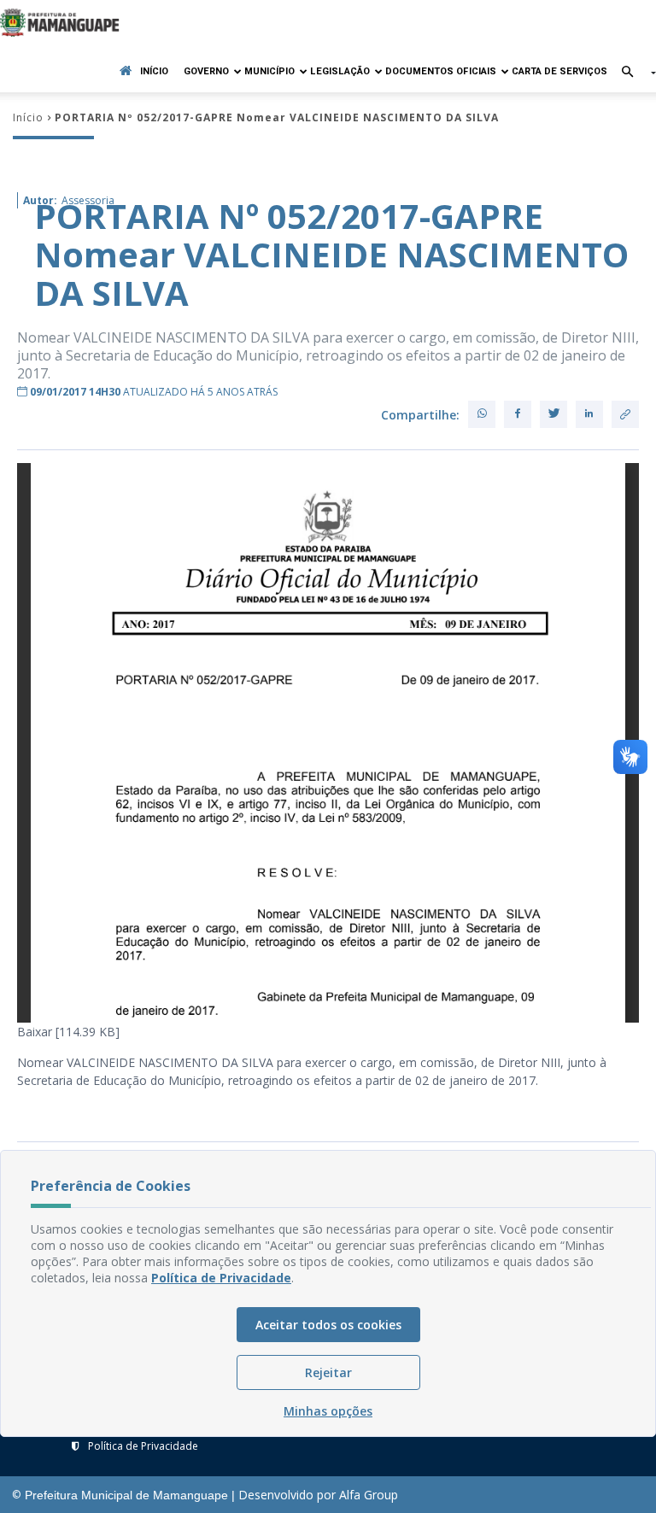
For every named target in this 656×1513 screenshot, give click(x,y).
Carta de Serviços (559, 71)
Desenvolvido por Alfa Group (318, 1495)
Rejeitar (328, 1372)
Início (154, 71)
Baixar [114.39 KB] (68, 1031)
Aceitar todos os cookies (328, 1325)
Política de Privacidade (143, 1446)
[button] (631, 73)
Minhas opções (328, 1411)
